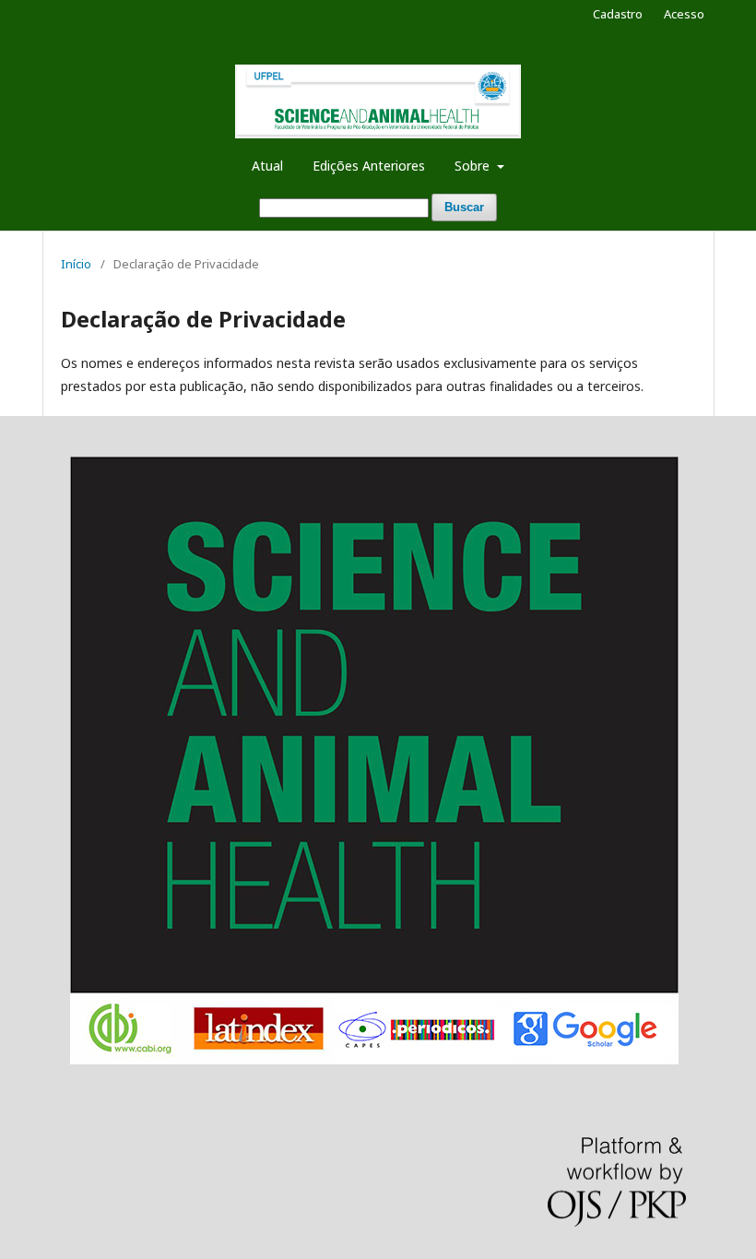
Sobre (474, 165)
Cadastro (618, 14)
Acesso (684, 14)
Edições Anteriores (369, 165)
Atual (267, 165)
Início (76, 263)
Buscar (464, 207)
